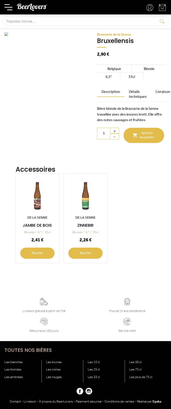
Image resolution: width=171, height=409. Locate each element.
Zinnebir (85, 225)
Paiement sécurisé (89, 401)
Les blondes (12, 369)
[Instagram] (89, 393)
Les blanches (13, 362)
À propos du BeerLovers (56, 401)
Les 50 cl (135, 362)
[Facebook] (80, 393)
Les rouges (54, 377)
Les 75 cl (135, 369)
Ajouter (37, 253)
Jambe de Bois (37, 225)
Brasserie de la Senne (114, 35)
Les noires (53, 369)
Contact (15, 401)
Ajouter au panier (143, 135)
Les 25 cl (94, 369)
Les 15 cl (94, 362)
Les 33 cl (94, 377)
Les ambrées (13, 377)
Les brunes (54, 362)
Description (111, 92)
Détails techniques (138, 94)
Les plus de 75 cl (140, 377)
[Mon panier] (163, 9)
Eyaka (157, 401)
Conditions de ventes (119, 401)
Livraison (30, 401)
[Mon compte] (150, 7)
